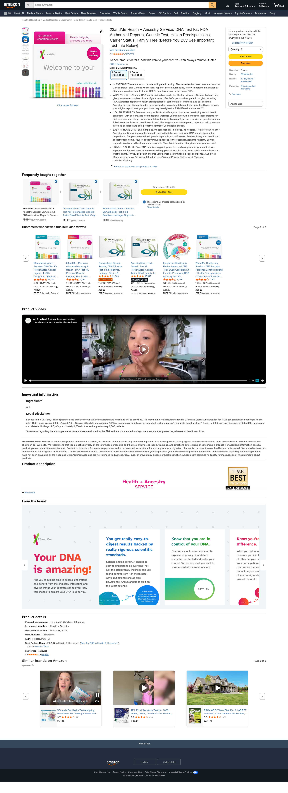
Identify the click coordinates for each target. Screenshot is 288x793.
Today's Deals (138, 13)
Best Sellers (71, 13)
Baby (272, 13)
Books (152, 13)
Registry (197, 13)
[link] (80, 191)
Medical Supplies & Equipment (56, 20)
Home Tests (78, 20)
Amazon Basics (54, 13)
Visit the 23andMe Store (122, 50)
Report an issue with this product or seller (136, 166)
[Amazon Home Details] (231, 13)
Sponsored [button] (26, 665)
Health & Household (31, 20)
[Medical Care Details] (42, 13)
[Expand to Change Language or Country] (230, 6)
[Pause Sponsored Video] (97, 695)
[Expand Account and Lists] (254, 6)
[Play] (25, 380)
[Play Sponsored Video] (144, 688)
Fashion (185, 13)
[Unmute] (262, 381)
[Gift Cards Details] (170, 13)
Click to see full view (67, 105)
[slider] (138, 380)
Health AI (19, 13)
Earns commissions (66, 319)
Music (208, 13)
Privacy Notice (119, 772)
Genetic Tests (106, 20)
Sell (176, 13)
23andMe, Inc (247, 74)
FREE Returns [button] (118, 64)
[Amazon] (12, 5)
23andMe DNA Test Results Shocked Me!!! (55, 322)
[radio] (25, 31)
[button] (7, 13)
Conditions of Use (102, 772)
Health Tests (91, 20)
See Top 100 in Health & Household (99, 643)
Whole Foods (120, 13)
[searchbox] (121, 5)
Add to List (236, 103)
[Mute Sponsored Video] (97, 701)
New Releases (88, 13)
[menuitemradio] (257, 380)
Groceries (105, 13)
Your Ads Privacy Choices (180, 772)
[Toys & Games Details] (251, 13)
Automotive (260, 13)
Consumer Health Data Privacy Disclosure (147, 772)
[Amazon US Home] (113, 763)
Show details (153, 207)
